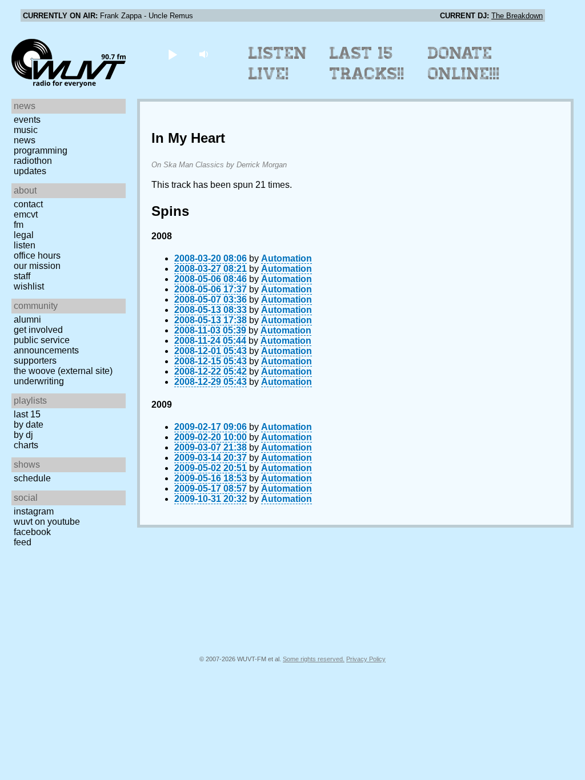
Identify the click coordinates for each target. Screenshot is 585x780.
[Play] (172, 54)
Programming (40, 150)
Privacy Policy (366, 659)
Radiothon (33, 161)
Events (27, 119)
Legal (24, 235)
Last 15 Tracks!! (367, 63)
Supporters (35, 360)
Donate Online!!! (464, 63)
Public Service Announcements (46, 345)
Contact (28, 204)
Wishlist (29, 286)
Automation (286, 258)
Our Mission (37, 266)
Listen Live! (278, 63)
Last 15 (27, 414)
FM (18, 225)
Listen (24, 245)
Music (26, 130)
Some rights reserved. (313, 659)
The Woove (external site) (63, 371)
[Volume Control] (205, 54)
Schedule (32, 478)
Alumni (27, 319)
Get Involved (38, 330)
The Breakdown (517, 15)
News (24, 140)
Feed (22, 542)
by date (28, 424)
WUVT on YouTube (47, 521)
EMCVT (26, 214)
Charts (26, 445)
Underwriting (39, 381)
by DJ (23, 435)
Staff (22, 276)
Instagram (34, 511)
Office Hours (37, 255)
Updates (30, 171)
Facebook (32, 532)
